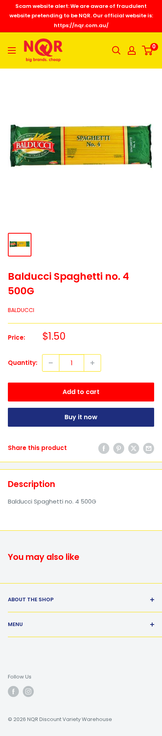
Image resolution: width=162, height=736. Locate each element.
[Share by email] (148, 448)
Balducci (21, 310)
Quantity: (22, 363)
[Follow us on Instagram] (28, 691)
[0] (148, 50)
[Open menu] (12, 50)
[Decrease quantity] (50, 363)
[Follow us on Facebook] (13, 691)
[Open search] (116, 50)
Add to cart (81, 391)
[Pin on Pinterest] (118, 448)
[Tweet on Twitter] (133, 448)
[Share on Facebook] (103, 448)
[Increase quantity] (92, 363)
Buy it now (81, 417)
